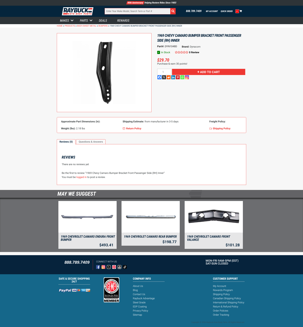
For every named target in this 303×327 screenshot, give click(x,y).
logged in (81, 177)
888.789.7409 (194, 11)
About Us (138, 286)
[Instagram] (187, 77)
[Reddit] (169, 77)
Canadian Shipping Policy (227, 298)
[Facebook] (159, 77)
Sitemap (137, 314)
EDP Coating (140, 306)
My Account (212, 11)
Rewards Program (223, 290)
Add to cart (210, 72)
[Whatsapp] (182, 77)
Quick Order (227, 11)
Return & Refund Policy (225, 306)
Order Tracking (221, 314)
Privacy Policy (140, 310)
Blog (135, 290)
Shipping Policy (221, 294)
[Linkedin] (173, 77)
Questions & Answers (91, 141)
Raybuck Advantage (144, 298)
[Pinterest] (178, 77)
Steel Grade (139, 302)
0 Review (194, 52)
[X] (164, 77)
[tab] (66, 141)
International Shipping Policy (228, 302)
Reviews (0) (66, 141)
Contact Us (139, 294)
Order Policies (220, 310)
